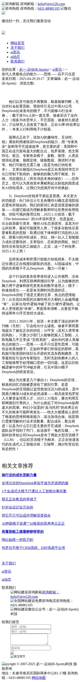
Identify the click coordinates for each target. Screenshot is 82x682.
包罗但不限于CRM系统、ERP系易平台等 (33, 548)
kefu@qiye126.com (51, 4)
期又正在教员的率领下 (19, 499)
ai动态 (15, 57)
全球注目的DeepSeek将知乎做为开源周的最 (35, 483)
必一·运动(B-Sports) (34, 69)
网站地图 (39, 678)
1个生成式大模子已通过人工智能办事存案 (34, 491)
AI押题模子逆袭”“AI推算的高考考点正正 (33, 523)
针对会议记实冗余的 (17, 507)
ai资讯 (15, 52)
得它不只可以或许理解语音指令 (26, 515)
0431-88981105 (49, 8)
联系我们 (17, 61)
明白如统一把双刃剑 (17, 540)
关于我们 (17, 47)
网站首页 (17, 43)
